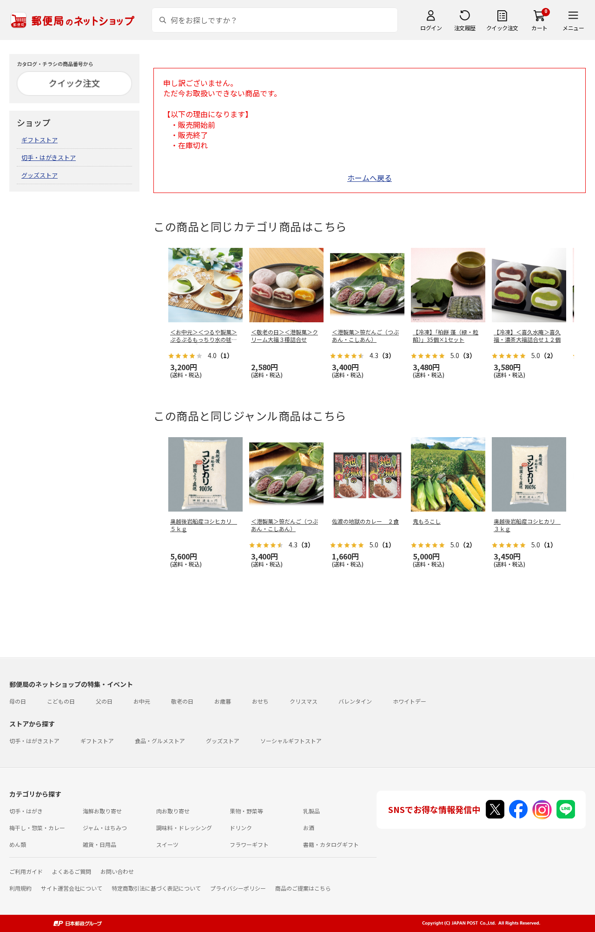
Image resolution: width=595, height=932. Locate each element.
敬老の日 (182, 701)
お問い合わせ (117, 871)
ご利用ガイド (26, 871)
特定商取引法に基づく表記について (156, 888)
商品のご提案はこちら (303, 888)
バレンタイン (355, 701)
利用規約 (20, 888)
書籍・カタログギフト (331, 844)
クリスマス (303, 701)
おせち (260, 701)
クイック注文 (502, 28)
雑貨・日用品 (99, 844)
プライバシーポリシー (238, 888)
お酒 (308, 828)
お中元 (141, 701)
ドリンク (241, 828)
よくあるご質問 (71, 871)
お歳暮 (222, 701)
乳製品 (311, 811)
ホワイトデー (409, 701)
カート (539, 28)
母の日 (17, 701)
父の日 (104, 701)
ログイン (431, 28)
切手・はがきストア (48, 157)
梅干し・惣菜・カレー (37, 828)
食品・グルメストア (160, 741)
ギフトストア (39, 139)
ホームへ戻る (369, 177)
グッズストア (39, 175)
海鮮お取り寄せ (102, 811)
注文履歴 (465, 28)
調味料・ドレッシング (184, 828)
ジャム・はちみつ (105, 828)
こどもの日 (61, 701)
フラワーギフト (249, 844)
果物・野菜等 (246, 811)
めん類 (17, 844)
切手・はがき (26, 811)
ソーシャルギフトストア (291, 741)
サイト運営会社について (71, 888)
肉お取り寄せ (173, 811)
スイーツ (167, 844)
